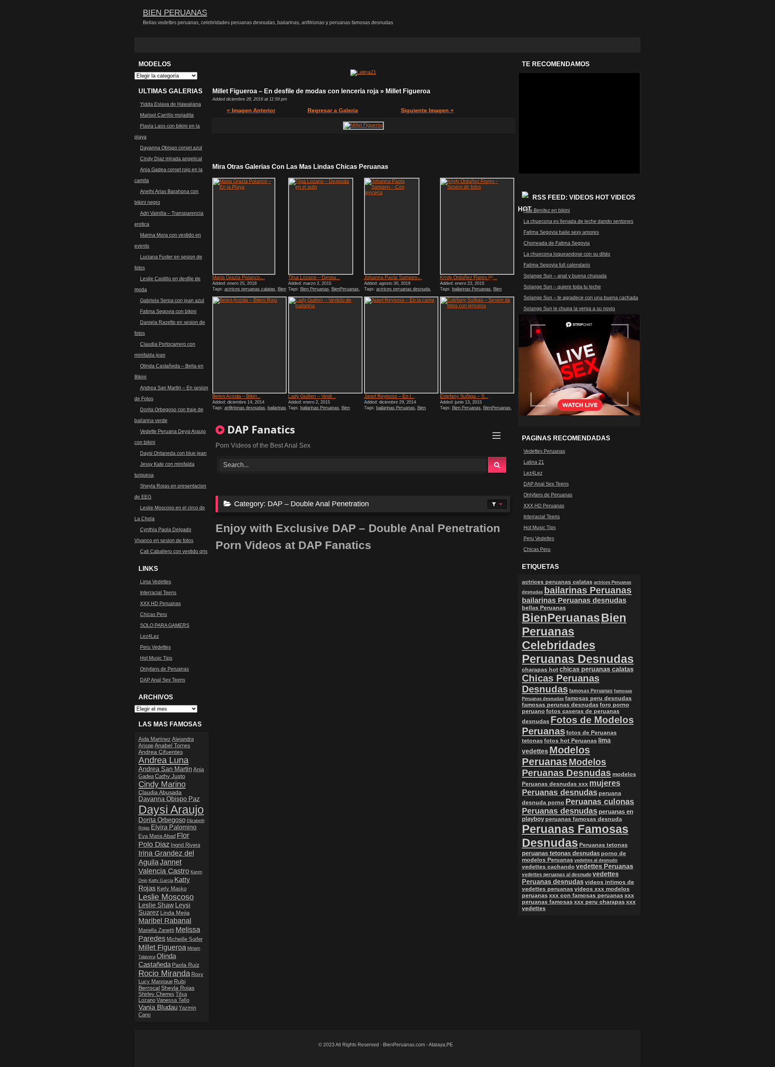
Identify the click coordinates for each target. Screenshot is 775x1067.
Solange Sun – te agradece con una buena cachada (581, 298)
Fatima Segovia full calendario (557, 265)
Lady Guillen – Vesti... (311, 396)
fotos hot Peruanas (570, 740)
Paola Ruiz (185, 965)
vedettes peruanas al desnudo (556, 874)
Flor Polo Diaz (163, 839)
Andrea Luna (163, 760)
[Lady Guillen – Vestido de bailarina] (325, 345)
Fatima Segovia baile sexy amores (561, 232)
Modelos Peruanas (556, 755)
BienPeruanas (345, 288)
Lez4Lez (149, 636)
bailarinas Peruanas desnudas (574, 600)
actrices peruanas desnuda (403, 288)
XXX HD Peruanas (160, 603)
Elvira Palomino (174, 827)
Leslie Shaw (156, 905)
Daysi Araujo (171, 809)
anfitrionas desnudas (244, 407)
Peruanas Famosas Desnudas (575, 835)
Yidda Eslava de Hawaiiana (170, 104)
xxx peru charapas (599, 902)
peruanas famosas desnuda (583, 819)
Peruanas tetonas (603, 845)
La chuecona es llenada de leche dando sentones (578, 221)
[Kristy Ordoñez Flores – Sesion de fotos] (477, 226)
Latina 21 (534, 462)
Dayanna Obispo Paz (169, 799)
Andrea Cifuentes (160, 752)
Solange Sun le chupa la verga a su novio (569, 308)
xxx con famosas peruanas (586, 895)
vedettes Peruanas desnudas (570, 877)
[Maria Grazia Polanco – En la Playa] (249, 226)
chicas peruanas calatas (596, 669)
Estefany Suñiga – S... (464, 396)
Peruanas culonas (600, 801)
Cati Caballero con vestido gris (173, 551)
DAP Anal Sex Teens (162, 680)
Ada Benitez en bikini (547, 210)
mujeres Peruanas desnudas (571, 788)
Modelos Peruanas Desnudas (566, 767)
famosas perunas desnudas (560, 704)
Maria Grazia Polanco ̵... (238, 277)
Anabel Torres (172, 745)
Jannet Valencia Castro (163, 866)
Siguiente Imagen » (427, 110)
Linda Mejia (175, 912)
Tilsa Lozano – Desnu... (314, 277)
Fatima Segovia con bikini (168, 311)
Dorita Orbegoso (162, 820)
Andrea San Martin (165, 769)
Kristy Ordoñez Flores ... (468, 277)
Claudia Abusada (160, 792)
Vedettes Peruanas (544, 451)
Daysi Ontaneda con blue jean (173, 453)
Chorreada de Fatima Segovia (557, 243)
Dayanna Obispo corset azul (171, 148)
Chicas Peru (153, 614)
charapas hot (540, 669)
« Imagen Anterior (251, 110)
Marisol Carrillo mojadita (167, 115)
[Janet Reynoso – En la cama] (401, 345)
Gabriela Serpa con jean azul (172, 300)
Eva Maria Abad (157, 836)
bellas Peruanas (544, 608)
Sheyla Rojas (178, 988)
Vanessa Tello (173, 1000)
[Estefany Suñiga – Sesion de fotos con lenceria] (477, 345)
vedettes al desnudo (596, 860)
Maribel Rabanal (164, 920)
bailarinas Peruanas (471, 288)
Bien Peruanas (314, 288)
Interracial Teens (158, 593)
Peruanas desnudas (559, 810)
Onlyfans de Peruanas (164, 669)
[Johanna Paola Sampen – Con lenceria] (401, 226)
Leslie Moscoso (166, 896)
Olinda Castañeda (157, 960)
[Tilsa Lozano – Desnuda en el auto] (325, 226)
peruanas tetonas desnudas (561, 853)
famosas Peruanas (591, 691)
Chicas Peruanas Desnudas (560, 683)
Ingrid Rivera (185, 845)
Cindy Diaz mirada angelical (171, 159)
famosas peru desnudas (598, 698)
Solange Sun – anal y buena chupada (565, 276)
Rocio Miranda (164, 973)
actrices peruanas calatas (249, 288)
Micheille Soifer (185, 939)
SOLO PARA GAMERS (164, 625)
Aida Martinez (154, 739)
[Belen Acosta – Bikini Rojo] (249, 345)
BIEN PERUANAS (175, 12)
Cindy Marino (162, 784)
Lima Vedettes (155, 582)
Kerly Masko (171, 889)
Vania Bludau (158, 1007)
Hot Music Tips (156, 658)
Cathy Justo (170, 776)
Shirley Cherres (156, 994)
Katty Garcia (161, 880)
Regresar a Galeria (333, 110)
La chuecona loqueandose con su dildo (567, 254)
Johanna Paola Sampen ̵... (393, 277)
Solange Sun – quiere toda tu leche (562, 287)
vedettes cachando (548, 866)
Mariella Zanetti (156, 930)
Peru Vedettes (155, 647)
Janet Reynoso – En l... (389, 396)
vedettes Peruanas (604, 866)
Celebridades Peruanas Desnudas (578, 651)
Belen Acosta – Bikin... (236, 396)
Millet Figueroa (162, 947)
